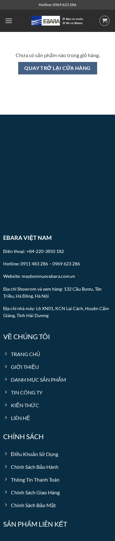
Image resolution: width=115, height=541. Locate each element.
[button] (8, 20)
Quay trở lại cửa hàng (57, 68)
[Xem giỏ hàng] (104, 21)
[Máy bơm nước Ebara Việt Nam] (57, 21)
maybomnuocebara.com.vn (48, 276)
